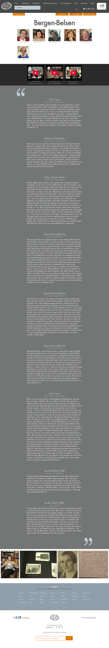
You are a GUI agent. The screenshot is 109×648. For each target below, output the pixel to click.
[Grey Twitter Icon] (59, 627)
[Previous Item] (4, 564)
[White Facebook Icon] (86, 9)
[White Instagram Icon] (90, 9)
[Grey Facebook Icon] (56, 627)
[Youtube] (84, 9)
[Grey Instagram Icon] (62, 627)
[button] (36, 2)
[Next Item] (105, 564)
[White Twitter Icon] (88, 9)
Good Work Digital (91, 617)
